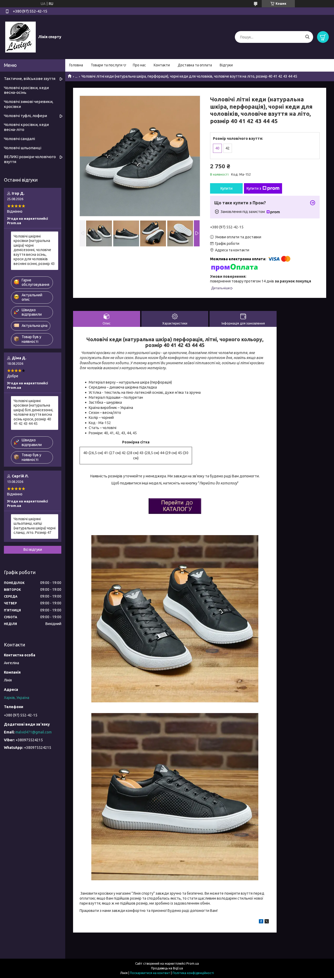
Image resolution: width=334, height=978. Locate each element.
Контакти (162, 65)
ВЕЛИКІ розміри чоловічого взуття (30, 159)
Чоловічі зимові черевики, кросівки (28, 104)
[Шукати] (307, 37)
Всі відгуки (32, 549)
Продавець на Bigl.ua (167, 968)
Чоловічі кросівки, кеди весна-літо (26, 127)
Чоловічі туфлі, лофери (25, 115)
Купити (226, 188)
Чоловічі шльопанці (22, 148)
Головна (76, 65)
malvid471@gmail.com (33, 732)
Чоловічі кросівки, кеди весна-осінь (26, 90)
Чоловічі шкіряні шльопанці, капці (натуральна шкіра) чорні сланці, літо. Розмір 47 (35, 526)
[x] (267, 922)
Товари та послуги (106, 65)
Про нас (139, 65)
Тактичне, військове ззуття (29, 78)
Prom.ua (192, 963)
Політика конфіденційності (193, 973)
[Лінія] (20, 37)
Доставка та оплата (195, 65)
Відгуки (226, 65)
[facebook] (261, 922)
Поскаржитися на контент (150, 973)
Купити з (254, 188)
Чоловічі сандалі (19, 138)
